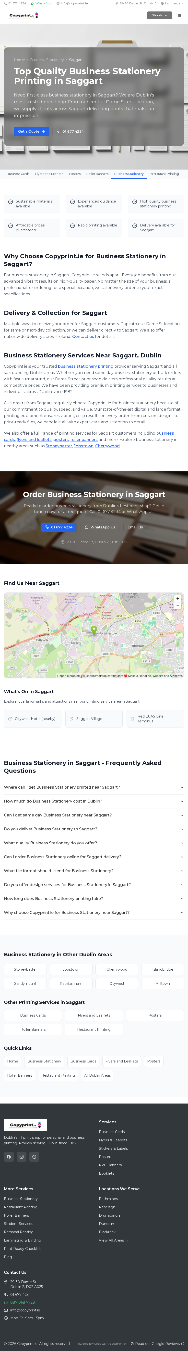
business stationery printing (85, 366)
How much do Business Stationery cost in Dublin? (53, 801)
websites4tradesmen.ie (110, 1343)
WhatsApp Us (103, 527)
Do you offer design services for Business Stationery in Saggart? (67, 884)
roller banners (84, 439)
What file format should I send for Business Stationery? (59, 870)
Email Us (135, 527)
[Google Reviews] (34, 1157)
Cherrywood (107, 446)
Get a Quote (28, 131)
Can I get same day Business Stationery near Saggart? (58, 815)
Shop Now (159, 15)
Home (19, 60)
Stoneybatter (59, 446)
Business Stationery (47, 60)
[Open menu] (179, 15)
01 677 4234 (73, 131)
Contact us (83, 336)
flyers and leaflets (34, 439)
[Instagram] (21, 1157)
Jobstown (84, 446)
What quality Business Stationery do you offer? (50, 843)
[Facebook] (9, 1157)
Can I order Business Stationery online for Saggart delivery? (63, 857)
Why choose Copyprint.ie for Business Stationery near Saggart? (67, 912)
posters (61, 439)
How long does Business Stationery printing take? (53, 898)
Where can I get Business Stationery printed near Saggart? (62, 787)
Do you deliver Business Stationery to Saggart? (50, 829)
